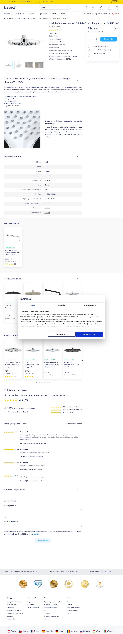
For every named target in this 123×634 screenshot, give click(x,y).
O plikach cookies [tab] (90, 305)
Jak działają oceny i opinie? (73, 424)
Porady (46, 619)
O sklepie (70, 602)
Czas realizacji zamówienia (15, 613)
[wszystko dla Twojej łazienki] (14, 6)
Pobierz (47, 208)
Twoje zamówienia (33, 607)
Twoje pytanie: (10, 506)
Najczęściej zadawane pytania (53, 602)
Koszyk (117, 9)
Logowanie (30, 602)
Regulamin (47, 613)
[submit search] (67, 7)
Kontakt (69, 605)
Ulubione (109, 9)
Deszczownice (27, 18)
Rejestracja (31, 605)
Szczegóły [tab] (61, 305)
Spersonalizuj (60, 334)
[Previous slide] (5, 40)
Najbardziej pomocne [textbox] (20, 424)
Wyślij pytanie (43, 541)
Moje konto (101, 9)
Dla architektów (12, 619)
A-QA (56, 36)
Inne (45, 610)
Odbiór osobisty (12, 605)
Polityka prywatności (50, 607)
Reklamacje (10, 607)
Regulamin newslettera (51, 616)
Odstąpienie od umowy (14, 610)
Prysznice (18, 18)
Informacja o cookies (50, 605)
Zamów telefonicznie (98, 53)
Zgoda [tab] (33, 305)
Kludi (56, 33)
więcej (36, 534)
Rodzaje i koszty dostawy (15, 602)
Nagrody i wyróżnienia (74, 607)
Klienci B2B (10, 616)
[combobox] (21, 424)
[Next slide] (42, 40)
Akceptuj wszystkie (89, 334)
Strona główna (8, 18)
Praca (68, 613)
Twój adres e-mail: (11, 522)
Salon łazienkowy (72, 610)
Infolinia (93, 9)
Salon (86, 9)
